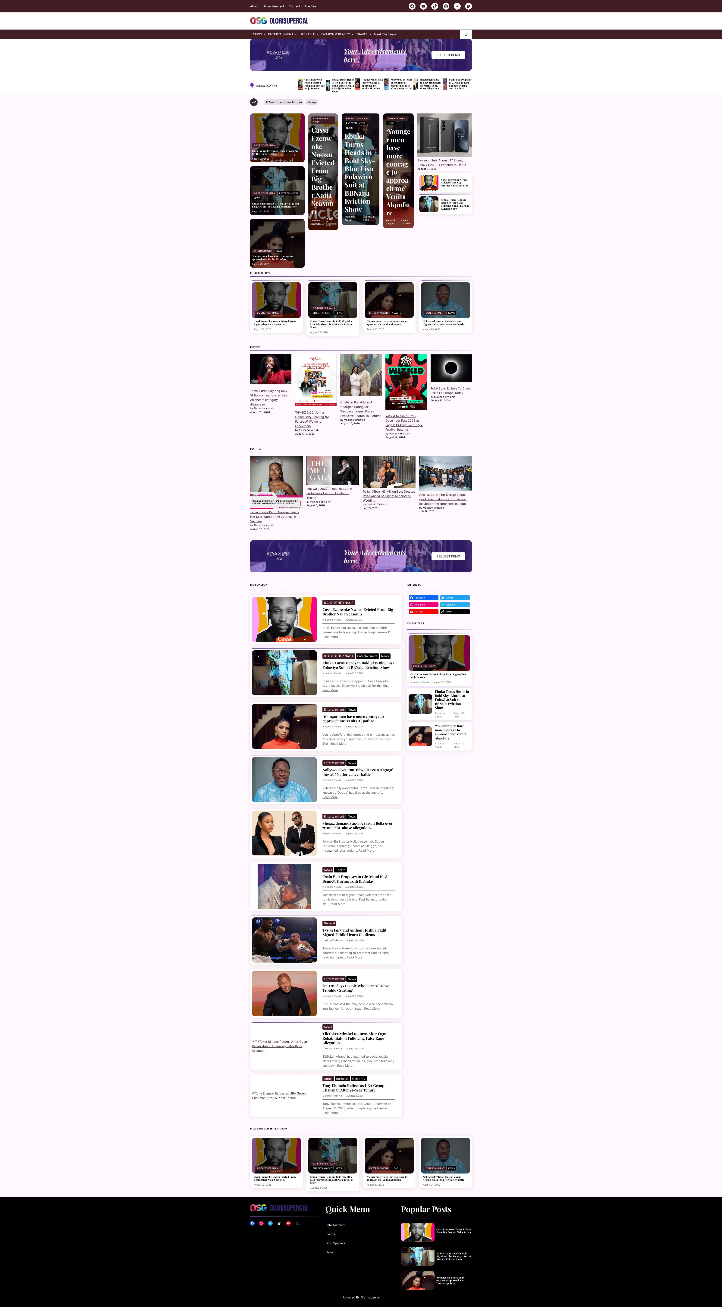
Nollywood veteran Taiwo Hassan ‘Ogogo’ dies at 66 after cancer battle (401, 84)
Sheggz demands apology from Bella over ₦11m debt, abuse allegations (430, 84)
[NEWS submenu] (264, 34)
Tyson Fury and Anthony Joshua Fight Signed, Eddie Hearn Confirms (354, 932)
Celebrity (358, 1079)
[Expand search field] (466, 34)
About (254, 6)
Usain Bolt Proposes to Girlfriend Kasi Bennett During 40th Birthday (460, 84)
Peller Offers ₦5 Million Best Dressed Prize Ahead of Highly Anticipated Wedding (389, 496)
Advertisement (273, 6)
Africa (328, 1079)
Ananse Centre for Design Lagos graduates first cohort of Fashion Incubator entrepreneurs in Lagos (442, 499)
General (329, 923)
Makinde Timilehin (332, 940)
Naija (312, 102)
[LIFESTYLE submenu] (318, 34)
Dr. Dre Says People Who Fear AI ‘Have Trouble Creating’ (355, 988)
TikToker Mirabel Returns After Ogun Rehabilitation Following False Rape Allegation (355, 1038)
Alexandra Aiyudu (331, 619)
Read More (330, 637)
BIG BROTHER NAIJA (264, 145)
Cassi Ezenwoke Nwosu (285, 102)
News (256, 198)
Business (342, 1079)
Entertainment (288, 193)
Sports (340, 870)
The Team (312, 6)
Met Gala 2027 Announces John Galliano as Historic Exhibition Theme (329, 493)
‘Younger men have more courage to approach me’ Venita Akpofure (372, 84)
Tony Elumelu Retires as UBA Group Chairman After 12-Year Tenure (353, 1087)
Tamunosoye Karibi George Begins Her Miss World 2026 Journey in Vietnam (274, 516)
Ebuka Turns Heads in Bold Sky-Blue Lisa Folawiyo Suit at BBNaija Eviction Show (343, 85)
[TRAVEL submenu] (370, 34)
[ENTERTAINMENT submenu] (296, 34)
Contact (294, 6)
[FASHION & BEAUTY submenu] (353, 34)
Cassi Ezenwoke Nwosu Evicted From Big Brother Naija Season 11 (314, 84)
